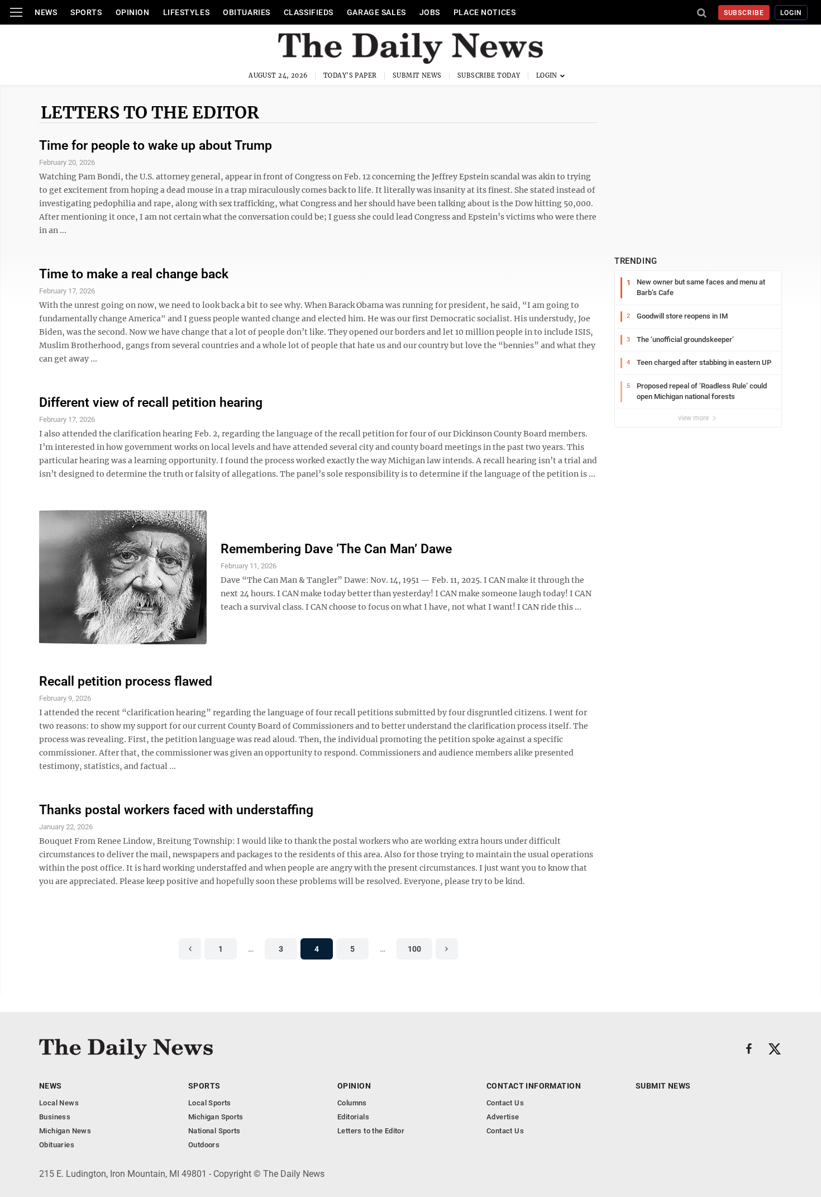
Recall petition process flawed (125, 681)
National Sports (214, 1131)
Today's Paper (350, 75)
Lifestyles (186, 12)
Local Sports (209, 1103)
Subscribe (744, 13)
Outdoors (203, 1145)
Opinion (133, 12)
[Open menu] (16, 12)
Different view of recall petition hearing (150, 402)
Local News (59, 1103)
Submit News (417, 75)
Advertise (502, 1117)
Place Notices (484, 12)
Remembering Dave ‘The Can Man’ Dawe (336, 549)
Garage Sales (376, 12)
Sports (86, 12)
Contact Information (533, 1085)
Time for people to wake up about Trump (155, 145)
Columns (352, 1103)
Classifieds (308, 12)
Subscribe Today (489, 75)
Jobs (429, 12)
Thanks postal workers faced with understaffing (176, 810)
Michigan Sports (216, 1117)
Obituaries (246, 12)
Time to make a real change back (133, 274)
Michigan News (65, 1131)
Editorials (353, 1117)
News (46, 12)
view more (694, 418)
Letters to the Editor (150, 112)
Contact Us (505, 1103)
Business (54, 1117)
